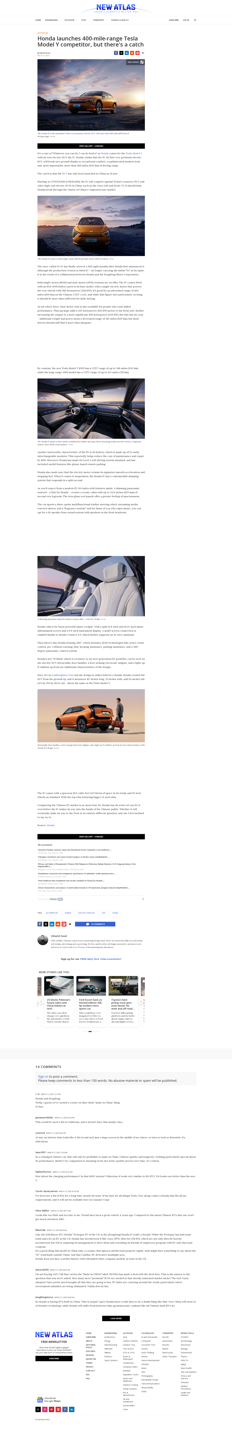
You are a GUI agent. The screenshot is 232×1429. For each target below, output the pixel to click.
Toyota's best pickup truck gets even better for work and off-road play (89, 1005)
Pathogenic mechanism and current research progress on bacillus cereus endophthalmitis (72, 857)
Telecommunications (150, 1383)
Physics (184, 1356)
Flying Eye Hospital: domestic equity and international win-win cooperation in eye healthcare (73, 850)
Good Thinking (147, 1352)
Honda (104, 153)
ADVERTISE (91, 1359)
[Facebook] (116, 53)
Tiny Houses (128, 1348)
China (115, 913)
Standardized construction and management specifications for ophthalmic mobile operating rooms (76, 874)
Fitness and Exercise (186, 1377)
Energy (107, 1341)
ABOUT (89, 1341)
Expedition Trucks (130, 1374)
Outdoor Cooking (130, 1385)
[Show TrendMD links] (143, 899)
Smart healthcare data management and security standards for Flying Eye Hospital (70, 881)
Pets (143, 1372)
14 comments (98, 924)
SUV (64, 173)
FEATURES (90, 1351)
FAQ (88, 1378)
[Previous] (41, 1001)
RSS (87, 1374)
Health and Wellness (185, 1393)
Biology (184, 1348)
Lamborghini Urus (62, 675)
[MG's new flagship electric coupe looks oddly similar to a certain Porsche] (123, 986)
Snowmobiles (129, 1405)
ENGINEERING (51, 20)
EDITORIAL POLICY (91, 1346)
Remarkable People (149, 1379)
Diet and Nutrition (188, 1372)
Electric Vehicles (86, 913)
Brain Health (186, 1368)
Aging (183, 1364)
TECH (83, 20)
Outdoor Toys (129, 1345)
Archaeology (186, 1341)
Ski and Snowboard (128, 1400)
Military (107, 1352)
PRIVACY (89, 1366)
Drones (144, 1348)
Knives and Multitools (127, 1379)
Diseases (185, 1382)
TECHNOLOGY (147, 1333)
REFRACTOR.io (187, 1333)
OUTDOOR (69, 20)
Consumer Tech (148, 1345)
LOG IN (186, 20)
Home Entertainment (150, 1360)
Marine (165, 1348)
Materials (108, 1348)
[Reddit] (132, 53)
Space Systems (111, 1360)
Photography (147, 1376)
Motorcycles (167, 1352)
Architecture (109, 1337)
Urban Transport (169, 1356)
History (144, 1356)
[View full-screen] (142, 62)
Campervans (128, 1363)
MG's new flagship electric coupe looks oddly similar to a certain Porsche (123, 1004)
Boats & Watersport (128, 1357)
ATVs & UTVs (129, 1352)
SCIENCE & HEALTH (119, 20)
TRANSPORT (98, 20)
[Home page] (116, 8)
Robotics (108, 1356)
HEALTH (184, 1360)
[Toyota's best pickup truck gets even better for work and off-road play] (91, 986)
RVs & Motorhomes (129, 1393)
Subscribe (54, 1358)
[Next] (141, 1001)
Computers (146, 1341)
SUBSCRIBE (174, 20)
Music (143, 1368)
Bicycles (165, 1345)
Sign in (43, 1076)
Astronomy (186, 1345)
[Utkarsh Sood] (42, 939)
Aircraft (165, 1337)
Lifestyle (145, 1364)
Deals (143, 1391)
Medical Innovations (186, 1387)
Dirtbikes (127, 1370)
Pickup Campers (130, 1388)
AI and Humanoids (149, 1337)
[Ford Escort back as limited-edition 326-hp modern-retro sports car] (59, 986)
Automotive (42, 33)
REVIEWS (90, 1355)
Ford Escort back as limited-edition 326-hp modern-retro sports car (58, 1004)
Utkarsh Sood (59, 936)
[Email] (143, 53)
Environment (186, 1352)
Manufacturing (110, 1345)
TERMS (89, 1363)
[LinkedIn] (127, 53)
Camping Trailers (130, 1366)
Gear (125, 1337)
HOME (38, 20)
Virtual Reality (147, 1387)
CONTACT (90, 1370)
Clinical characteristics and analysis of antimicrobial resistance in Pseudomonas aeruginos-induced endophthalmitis (83, 888)
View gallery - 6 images (91, 146)
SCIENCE (185, 1337)
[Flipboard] (137, 53)
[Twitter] (121, 53)
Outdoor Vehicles (130, 1341)
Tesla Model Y (134, 153)
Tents (125, 1409)
